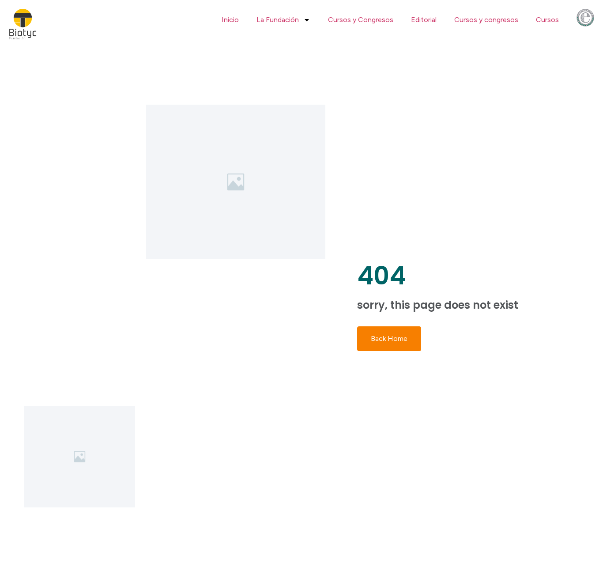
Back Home (389, 338)
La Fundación (277, 19)
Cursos (547, 19)
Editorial (424, 19)
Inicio (230, 19)
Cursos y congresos (486, 19)
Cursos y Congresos (360, 19)
